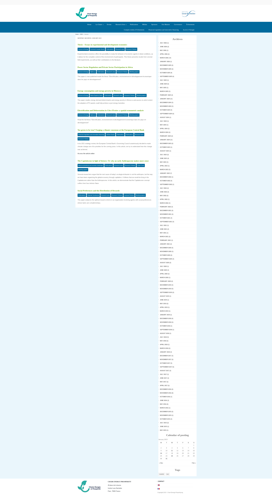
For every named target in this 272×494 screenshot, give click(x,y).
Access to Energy (83, 49)
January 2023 (165, 173)
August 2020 (164, 262)
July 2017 (163, 374)
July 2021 (163, 225)
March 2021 (164, 236)
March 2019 (164, 311)
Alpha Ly (92, 72)
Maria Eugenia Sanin (96, 95)
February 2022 (165, 207)
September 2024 (166, 113)
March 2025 (164, 91)
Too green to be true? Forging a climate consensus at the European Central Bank (111, 130)
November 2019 (165, 289)
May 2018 (163, 341)
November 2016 (165, 393)
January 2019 (165, 315)
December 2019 (165, 285)
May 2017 (163, 382)
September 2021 (166, 221)
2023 (81, 34)
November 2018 (165, 322)
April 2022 (163, 199)
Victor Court (140, 165)
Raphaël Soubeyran (93, 195)
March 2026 (164, 58)
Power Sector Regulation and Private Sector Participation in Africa (105, 67)
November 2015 (165, 415)
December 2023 (165, 143)
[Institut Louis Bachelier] (189, 12)
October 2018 (165, 326)
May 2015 (163, 430)
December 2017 (165, 356)
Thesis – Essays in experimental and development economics (102, 45)
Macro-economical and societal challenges (90, 165)
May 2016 (163, 404)
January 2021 (165, 244)
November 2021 (165, 214)
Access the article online (86, 153)
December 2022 (165, 177)
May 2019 (163, 303)
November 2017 (165, 359)
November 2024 (165, 106)
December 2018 (165, 318)
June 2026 (163, 46)
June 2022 (163, 192)
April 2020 (163, 274)
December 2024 (165, 102)
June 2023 (163, 158)
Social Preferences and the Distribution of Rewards (99, 191)
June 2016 (163, 400)
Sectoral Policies (129, 195)
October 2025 (165, 73)
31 (166, 458)
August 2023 (164, 151)
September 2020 (166, 259)
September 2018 (166, 329)
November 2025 (165, 69)
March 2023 (164, 169)
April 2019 (163, 307)
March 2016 (164, 408)
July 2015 (163, 423)
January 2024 (165, 140)
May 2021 (163, 233)
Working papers (134, 72)
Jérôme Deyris (110, 134)
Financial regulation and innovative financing (91, 134)
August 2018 (164, 333)
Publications (109, 49)
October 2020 (165, 255)
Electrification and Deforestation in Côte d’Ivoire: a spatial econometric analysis (111, 110)
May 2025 (163, 87)
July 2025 (163, 80)
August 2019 (164, 296)
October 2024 (165, 110)
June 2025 (163, 84)
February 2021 (165, 240)
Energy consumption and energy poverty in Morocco (99, 91)
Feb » (194, 463)
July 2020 (163, 266)
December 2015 (165, 411)
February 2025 (165, 95)
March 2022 (164, 203)
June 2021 (163, 229)
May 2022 (163, 195)
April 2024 (163, 128)
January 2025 (165, 99)
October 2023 (165, 147)
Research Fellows (131, 49)
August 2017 (164, 370)
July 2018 (163, 337)
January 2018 (165, 352)
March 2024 (164, 132)
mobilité (161, 474)
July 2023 (163, 154)
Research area (119, 49)
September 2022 (166, 184)
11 (172, 450)
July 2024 (163, 121)
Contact (161, 481)
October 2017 (165, 363)
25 (172, 456)
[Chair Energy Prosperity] (86, 13)
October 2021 (165, 218)
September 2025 (166, 76)
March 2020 (164, 277)
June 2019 (163, 300)
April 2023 (163, 166)
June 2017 (163, 378)
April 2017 (163, 385)
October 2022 (165, 181)
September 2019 (166, 292)
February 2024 (165, 136)
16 (161, 453)
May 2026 (163, 50)
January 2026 (165, 61)
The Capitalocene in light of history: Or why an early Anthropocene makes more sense (113, 161)
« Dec (161, 463)
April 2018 (163, 344)
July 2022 (163, 188)
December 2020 (165, 248)
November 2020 (165, 251)
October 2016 (165, 396)
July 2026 (163, 43)
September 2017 (166, 367)
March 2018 (164, 348)
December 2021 (165, 210)
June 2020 (163, 270)
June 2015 (163, 426)
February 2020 (165, 281)
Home (77, 34)
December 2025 (165, 65)
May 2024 (163, 125)
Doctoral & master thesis (97, 49)
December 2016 (165, 389)
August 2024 (164, 117)
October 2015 (165, 419)
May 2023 (163, 162)
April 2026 (163, 54)
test (168, 474)
